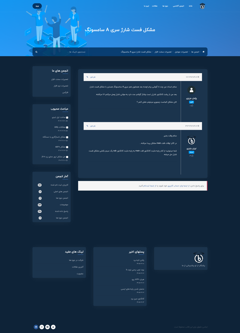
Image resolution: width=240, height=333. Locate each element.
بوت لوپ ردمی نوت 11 (135, 269)
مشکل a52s (60, 147)
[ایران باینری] (191, 140)
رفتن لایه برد (139, 260)
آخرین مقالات (77, 267)
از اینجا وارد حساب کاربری (179, 185)
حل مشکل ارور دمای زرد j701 (54, 156)
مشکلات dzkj (60, 127)
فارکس (65, 92)
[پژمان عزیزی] (191, 90)
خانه (190, 5)
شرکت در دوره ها (76, 260)
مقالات (154, 5)
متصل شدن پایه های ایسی (132, 289)
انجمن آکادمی (178, 5)
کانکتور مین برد (137, 298)
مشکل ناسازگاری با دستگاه (54, 137)
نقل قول (93, 77)
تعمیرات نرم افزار (61, 85)
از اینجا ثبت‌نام (149, 185)
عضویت (80, 273)
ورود (37, 5)
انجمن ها (195, 52)
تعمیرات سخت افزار (59, 79)
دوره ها (165, 5)
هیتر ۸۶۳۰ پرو (138, 279)
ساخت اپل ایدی (59, 117)
